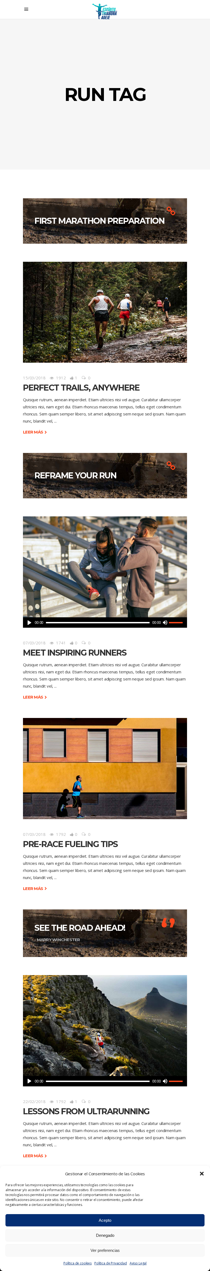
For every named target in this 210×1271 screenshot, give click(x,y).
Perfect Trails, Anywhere (81, 388)
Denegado (105, 1235)
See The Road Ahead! (79, 928)
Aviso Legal (138, 1263)
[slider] (176, 622)
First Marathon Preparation (99, 221)
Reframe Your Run (75, 475)
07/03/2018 (34, 642)
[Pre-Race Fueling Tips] (105, 768)
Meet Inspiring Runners (74, 653)
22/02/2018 (34, 1101)
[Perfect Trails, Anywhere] (105, 312)
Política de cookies (77, 1263)
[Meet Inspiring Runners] (105, 566)
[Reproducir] (29, 622)
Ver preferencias (105, 1250)
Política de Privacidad (110, 1263)
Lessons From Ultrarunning (86, 1111)
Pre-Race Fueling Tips (70, 844)
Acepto (105, 1220)
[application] (105, 622)
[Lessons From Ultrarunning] (105, 1025)
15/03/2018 (34, 377)
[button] (202, 1173)
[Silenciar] (165, 622)
